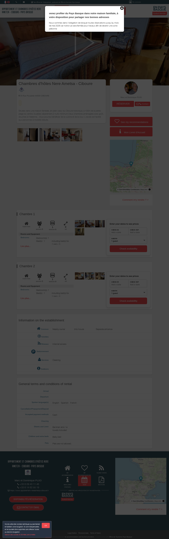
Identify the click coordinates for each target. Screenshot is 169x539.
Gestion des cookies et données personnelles (20, 535)
